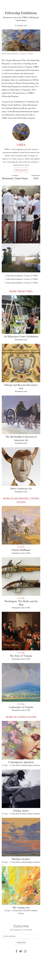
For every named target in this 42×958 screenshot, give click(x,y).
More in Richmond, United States (21, 500)
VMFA (21, 144)
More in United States (21, 717)
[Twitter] (20, 951)
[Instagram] (25, 951)
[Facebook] (16, 951)
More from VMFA (21, 291)
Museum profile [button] (21, 170)
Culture (21, 547)
